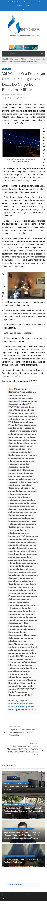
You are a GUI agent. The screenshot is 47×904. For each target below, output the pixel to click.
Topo (17, 783)
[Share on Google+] (20, 98)
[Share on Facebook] (14, 98)
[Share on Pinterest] (24, 98)
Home (16, 59)
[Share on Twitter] (17, 98)
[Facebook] (23, 9)
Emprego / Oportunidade (14, 856)
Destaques (8, 783)
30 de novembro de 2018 (18, 94)
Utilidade (23, 59)
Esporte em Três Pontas (14, 805)
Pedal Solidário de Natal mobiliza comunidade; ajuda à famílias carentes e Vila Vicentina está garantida (23, 811)
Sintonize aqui (15, 885)
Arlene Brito (5, 94)
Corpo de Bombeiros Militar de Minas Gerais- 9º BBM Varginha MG (21, 704)
